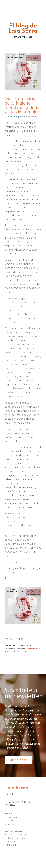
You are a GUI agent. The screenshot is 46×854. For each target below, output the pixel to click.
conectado (30, 649)
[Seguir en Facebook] (12, 794)
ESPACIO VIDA (11, 817)
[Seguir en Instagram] (7, 794)
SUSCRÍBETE (18, 760)
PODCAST (9, 820)
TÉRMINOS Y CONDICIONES (16, 835)
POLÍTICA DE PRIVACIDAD (15, 838)
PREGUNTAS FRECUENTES (15, 831)
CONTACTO (10, 824)
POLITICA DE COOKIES (14, 842)
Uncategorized (28, 117)
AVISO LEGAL (10, 845)
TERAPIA (8, 813)
